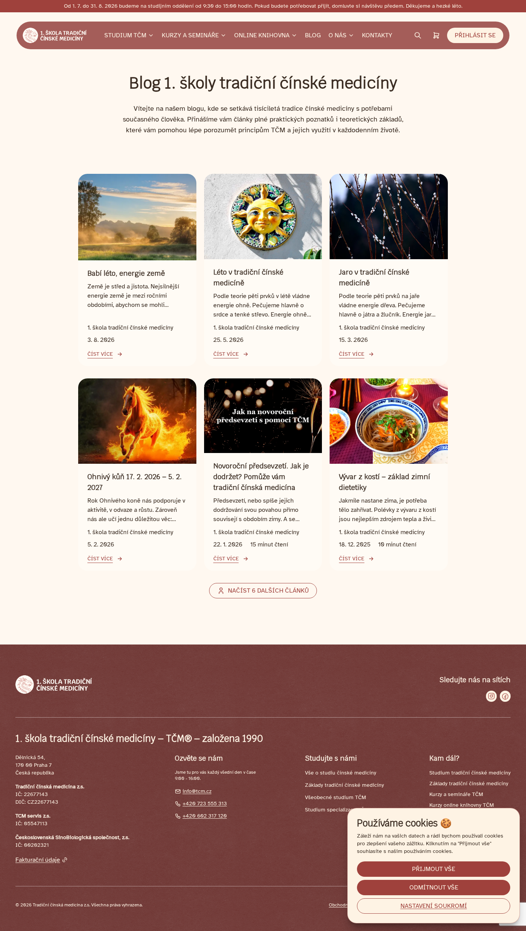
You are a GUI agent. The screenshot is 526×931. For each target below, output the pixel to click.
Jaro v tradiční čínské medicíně (374, 277)
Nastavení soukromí (433, 906)
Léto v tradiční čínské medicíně (248, 277)
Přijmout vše (433, 869)
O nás (337, 35)
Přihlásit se (475, 35)
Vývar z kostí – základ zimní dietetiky (384, 482)
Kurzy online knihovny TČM (461, 805)
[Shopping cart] (436, 35)
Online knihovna (262, 35)
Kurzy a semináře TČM (456, 794)
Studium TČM (125, 35)
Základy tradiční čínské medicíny (344, 785)
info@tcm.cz (197, 791)
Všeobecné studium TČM (335, 797)
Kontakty (377, 35)
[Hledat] (417, 35)
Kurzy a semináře (190, 35)
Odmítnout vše (433, 887)
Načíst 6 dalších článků (268, 591)
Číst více (100, 354)
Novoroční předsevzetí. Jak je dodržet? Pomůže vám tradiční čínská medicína (261, 476)
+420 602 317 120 (205, 816)
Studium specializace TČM (337, 809)
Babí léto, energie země (126, 273)
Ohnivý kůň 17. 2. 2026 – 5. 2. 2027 (134, 482)
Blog (313, 35)
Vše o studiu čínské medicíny (340, 772)
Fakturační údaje (37, 860)
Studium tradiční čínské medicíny (470, 772)
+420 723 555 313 (205, 803)
